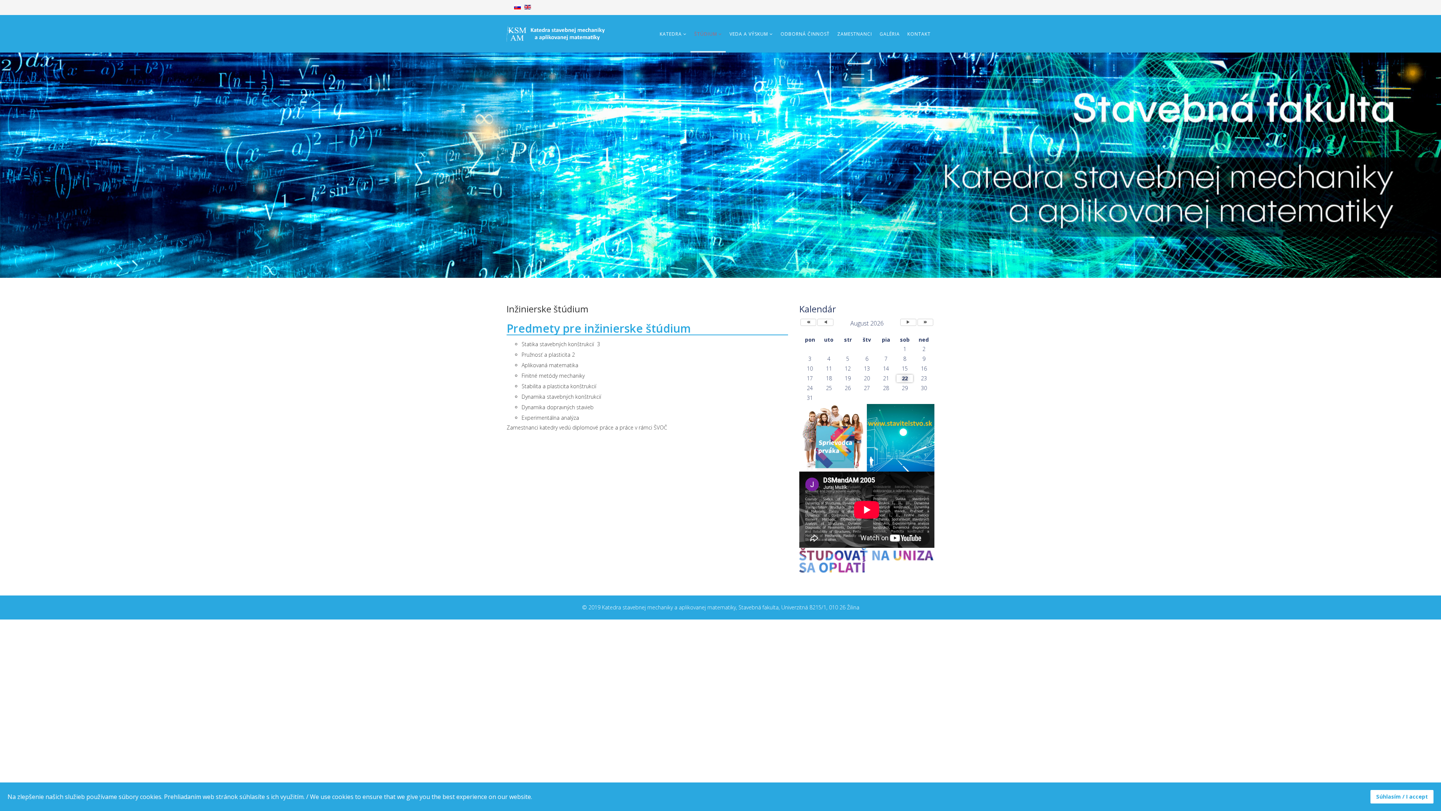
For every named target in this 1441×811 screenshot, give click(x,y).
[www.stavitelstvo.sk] (900, 438)
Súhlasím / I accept (1402, 796)
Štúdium (705, 34)
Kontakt (919, 34)
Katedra (671, 34)
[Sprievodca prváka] (833, 438)
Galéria (890, 34)
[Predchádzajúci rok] (808, 322)
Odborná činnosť (805, 34)
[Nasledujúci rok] (925, 322)
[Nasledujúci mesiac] (908, 322)
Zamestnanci (854, 34)
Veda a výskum (749, 34)
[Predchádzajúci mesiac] (825, 322)
